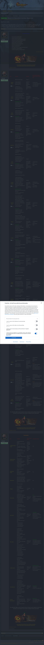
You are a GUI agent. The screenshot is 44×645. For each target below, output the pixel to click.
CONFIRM (14, 337)
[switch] (36, 321)
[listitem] (22, 318)
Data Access (22, 341)
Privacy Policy (28, 341)
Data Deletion (15, 341)
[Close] (42, 303)
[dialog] (22, 322)
